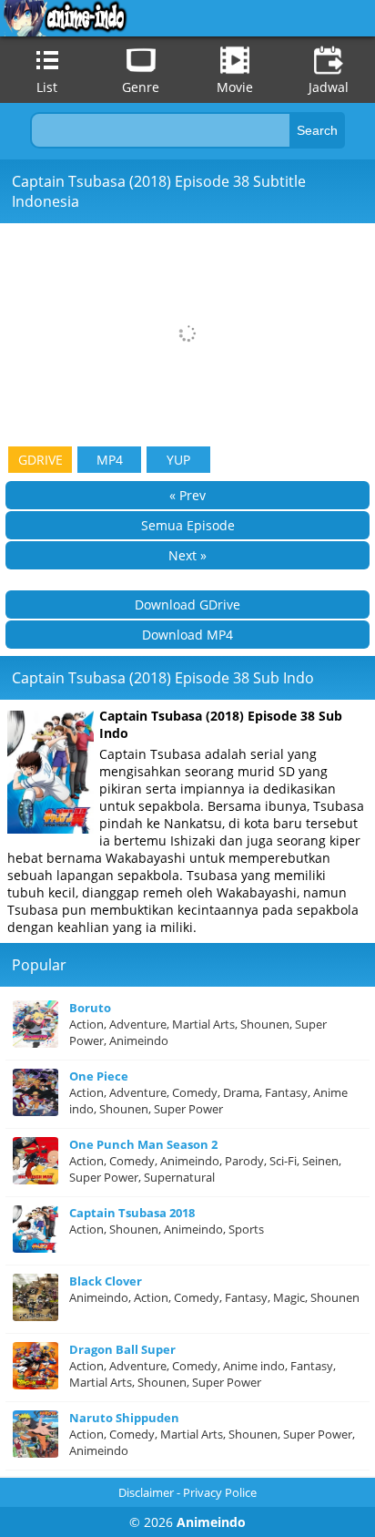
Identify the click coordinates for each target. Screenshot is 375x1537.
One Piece (98, 1076)
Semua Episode (188, 525)
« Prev (187, 495)
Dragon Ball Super (122, 1349)
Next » (187, 555)
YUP (178, 459)
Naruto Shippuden (124, 1417)
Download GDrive (187, 604)
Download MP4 (187, 634)
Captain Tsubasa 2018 (132, 1212)
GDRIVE (40, 459)
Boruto (90, 1007)
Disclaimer (146, 1492)
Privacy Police (220, 1492)
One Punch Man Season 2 (143, 1144)
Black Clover (105, 1281)
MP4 (109, 459)
